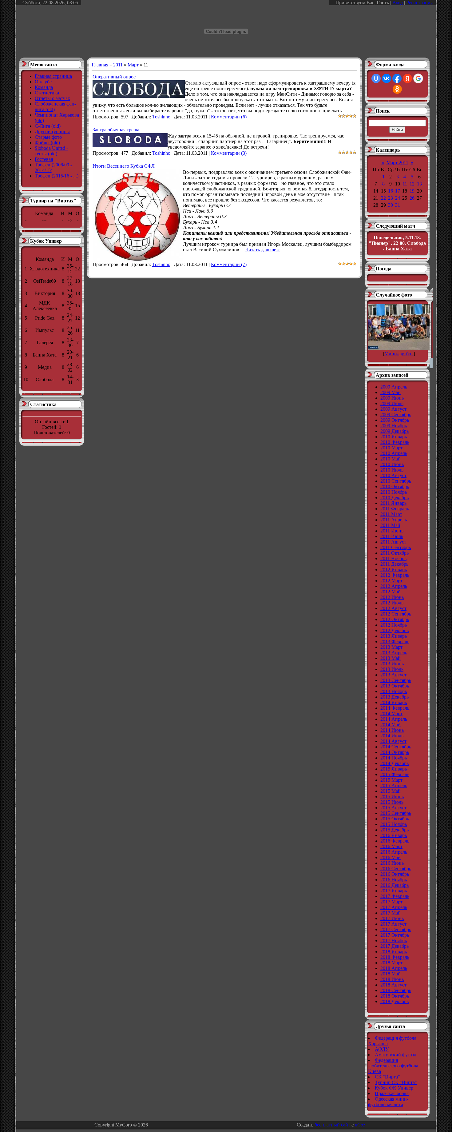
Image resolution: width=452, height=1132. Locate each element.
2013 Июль (391, 669)
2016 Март (391, 846)
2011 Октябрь (394, 553)
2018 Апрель (393, 968)
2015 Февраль (394, 774)
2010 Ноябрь (393, 492)
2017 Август (393, 924)
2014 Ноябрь (393, 757)
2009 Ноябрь (393, 425)
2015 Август (393, 807)
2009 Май (390, 392)
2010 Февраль (394, 442)
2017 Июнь (392, 918)
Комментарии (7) (229, 264)
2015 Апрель (393, 785)
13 (419, 183)
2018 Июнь (392, 979)
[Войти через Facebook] (397, 78)
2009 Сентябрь (395, 414)
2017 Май (390, 912)
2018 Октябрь (394, 995)
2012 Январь (393, 569)
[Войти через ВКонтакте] (386, 78)
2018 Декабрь (394, 1001)
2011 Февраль (394, 508)
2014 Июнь (392, 730)
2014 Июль (391, 735)
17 (397, 190)
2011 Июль (391, 536)
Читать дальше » (262, 249)
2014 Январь (393, 702)
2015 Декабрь (394, 829)
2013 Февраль (394, 641)
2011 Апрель (393, 519)
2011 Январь (393, 503)
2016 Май (390, 857)
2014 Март (391, 713)
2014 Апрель (393, 719)
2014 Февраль (394, 708)
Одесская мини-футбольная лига (388, 1101)
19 (412, 190)
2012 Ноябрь (393, 625)
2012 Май (390, 591)
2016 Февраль (394, 840)
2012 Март (391, 580)
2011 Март (391, 514)
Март (133, 64)
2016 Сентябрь (395, 868)
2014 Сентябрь (395, 746)
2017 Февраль (394, 896)
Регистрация (419, 2)
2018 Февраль (394, 957)
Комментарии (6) (229, 116)
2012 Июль (391, 602)
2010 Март (391, 447)
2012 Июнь (392, 597)
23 (390, 198)
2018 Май (390, 973)
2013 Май (390, 658)
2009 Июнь (392, 398)
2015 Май (390, 791)
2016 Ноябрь (393, 879)
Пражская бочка (392, 1093)
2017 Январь (393, 890)
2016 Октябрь (394, 874)
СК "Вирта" (387, 1076)
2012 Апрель (393, 586)
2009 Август (393, 409)
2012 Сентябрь (395, 613)
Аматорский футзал (395, 1054)
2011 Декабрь (394, 564)
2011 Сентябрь (395, 547)
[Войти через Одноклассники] (397, 89)
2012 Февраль (394, 575)
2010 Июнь (392, 464)
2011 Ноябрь (393, 558)
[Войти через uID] (376, 78)
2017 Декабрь (394, 946)
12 (412, 183)
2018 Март (391, 962)
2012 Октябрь (394, 619)
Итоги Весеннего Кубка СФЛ (124, 166)
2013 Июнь (392, 663)
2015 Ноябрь (393, 824)
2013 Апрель (393, 652)
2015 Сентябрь (395, 813)
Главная (100, 64)
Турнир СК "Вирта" (396, 1082)
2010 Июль (391, 469)
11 (404, 183)
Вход (397, 2)
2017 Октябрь (394, 935)
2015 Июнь (392, 796)
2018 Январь (393, 951)
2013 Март (391, 647)
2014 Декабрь (394, 763)
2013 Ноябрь (393, 691)
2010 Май (390, 458)
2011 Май (390, 525)
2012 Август (393, 608)
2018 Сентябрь (395, 990)
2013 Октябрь (394, 685)
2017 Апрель (393, 907)
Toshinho (161, 116)
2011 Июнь (391, 530)
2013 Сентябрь (395, 680)
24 (397, 198)
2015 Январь (393, 768)
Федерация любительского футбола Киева (393, 1066)
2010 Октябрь (394, 486)
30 (390, 205)
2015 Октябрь (394, 818)
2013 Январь (393, 636)
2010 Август (393, 475)
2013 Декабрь (394, 697)
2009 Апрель (393, 386)
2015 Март (391, 780)
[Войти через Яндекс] (407, 78)
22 (383, 198)
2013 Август (393, 674)
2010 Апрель (393, 453)
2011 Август (393, 541)
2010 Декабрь (394, 497)
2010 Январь (393, 436)
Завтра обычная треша (116, 129)
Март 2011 (397, 162)
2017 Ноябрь (393, 940)
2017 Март (391, 901)
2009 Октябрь (394, 420)
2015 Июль (391, 802)
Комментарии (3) (229, 153)
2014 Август (393, 741)
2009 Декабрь (394, 431)
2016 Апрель (393, 852)
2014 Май (390, 724)
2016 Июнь (392, 863)
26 (412, 198)
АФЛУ (382, 1049)
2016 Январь (393, 835)
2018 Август (393, 984)
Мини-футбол (399, 353)
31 (397, 205)
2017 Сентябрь (395, 929)
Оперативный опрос (114, 76)
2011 (118, 64)
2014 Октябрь (394, 752)
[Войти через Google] (418, 78)
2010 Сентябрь (395, 481)
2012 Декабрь (394, 630)
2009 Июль (391, 403)
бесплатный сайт (332, 1124)
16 (390, 190)
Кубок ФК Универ (394, 1087)
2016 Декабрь (394, 885)
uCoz (360, 1124)
